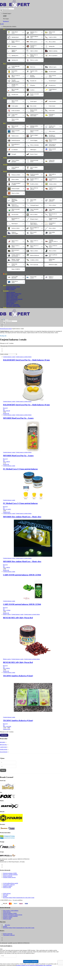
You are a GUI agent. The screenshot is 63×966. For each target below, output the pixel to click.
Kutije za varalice (10, 289)
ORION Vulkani (10, 303)
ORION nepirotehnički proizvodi (14, 299)
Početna (2, 328)
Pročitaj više (3, 335)
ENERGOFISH (3, 749)
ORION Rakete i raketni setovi (13, 293)
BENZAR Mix (3, 744)
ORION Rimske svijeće (12, 297)
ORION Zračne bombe (11, 296)
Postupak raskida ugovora (9, 877)
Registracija (6, 21)
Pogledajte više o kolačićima (45, 965)
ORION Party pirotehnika (12, 304)
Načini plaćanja (7, 893)
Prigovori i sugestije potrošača (10, 874)
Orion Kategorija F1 (11, 302)
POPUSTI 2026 (7, 887)
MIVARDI (2, 742)
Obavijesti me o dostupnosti (30, 961)
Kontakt (5, 896)
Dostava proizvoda (7, 876)
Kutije (4, 285)
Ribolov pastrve (7, 614)
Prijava (4, 16)
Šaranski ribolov (8, 328)
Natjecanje (5, 196)
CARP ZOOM (3, 747)
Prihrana (5, 171)
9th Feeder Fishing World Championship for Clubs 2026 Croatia (18, 897)
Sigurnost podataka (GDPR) (10, 873)
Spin (4, 29)
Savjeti (4, 307)
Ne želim (35, 965)
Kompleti (5, 164)
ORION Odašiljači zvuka (12, 295)
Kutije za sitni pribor (11, 288)
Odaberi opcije (6, 512)
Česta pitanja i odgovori (9, 884)
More (4, 123)
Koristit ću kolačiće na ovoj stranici (24, 965)
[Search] (1, 11)
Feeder (4, 98)
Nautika (5, 157)
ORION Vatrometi (10, 292)
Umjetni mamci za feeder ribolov (24, 356)
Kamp (4, 236)
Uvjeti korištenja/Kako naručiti (10, 883)
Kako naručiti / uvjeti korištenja (10, 910)
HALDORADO (3, 752)
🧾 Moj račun (6, 925)
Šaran (4, 63)
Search (6, 319)
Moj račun (5, 894)
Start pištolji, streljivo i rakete (13, 306)
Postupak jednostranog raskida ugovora (12, 914)
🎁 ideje (5, 274)
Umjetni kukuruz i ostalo (9, 356)
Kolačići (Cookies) (7, 886)
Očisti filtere (4, 735)
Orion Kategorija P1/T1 (12, 300)
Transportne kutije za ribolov (13, 286)
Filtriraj (3, 770)
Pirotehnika (6, 291)
